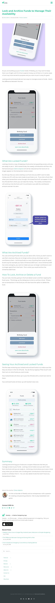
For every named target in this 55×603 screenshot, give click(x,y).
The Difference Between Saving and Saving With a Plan (19, 537)
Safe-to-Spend (18, 169)
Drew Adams (7, 17)
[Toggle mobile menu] (52, 3)
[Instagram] (2, 507)
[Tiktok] (11, 507)
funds (22, 71)
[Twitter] (5, 507)
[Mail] (7, 507)
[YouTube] (9, 507)
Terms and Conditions (40, 594)
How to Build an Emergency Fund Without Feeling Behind (20, 542)
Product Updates (23, 17)
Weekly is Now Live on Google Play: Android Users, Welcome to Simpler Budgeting (26, 532)
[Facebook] (13, 507)
